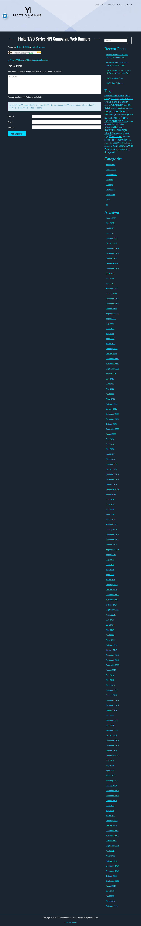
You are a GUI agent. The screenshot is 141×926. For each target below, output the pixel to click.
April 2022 (110, 339)
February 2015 (112, 720)
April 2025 (110, 228)
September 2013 (112, 755)
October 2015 (111, 710)
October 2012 (111, 801)
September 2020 (112, 429)
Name (11, 117)
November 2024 (112, 253)
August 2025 (111, 218)
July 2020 (110, 439)
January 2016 (111, 695)
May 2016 (110, 680)
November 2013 (112, 745)
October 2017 (111, 605)
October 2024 (111, 258)
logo (106, 136)
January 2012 (111, 826)
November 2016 (112, 660)
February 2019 (112, 524)
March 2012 (110, 816)
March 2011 (110, 856)
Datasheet (108, 115)
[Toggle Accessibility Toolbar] (5, 16)
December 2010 (112, 866)
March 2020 (110, 459)
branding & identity (119, 102)
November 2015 (112, 705)
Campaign (117, 104)
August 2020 (111, 434)
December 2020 (112, 414)
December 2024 (112, 248)
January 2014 (111, 735)
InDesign (121, 130)
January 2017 (111, 650)
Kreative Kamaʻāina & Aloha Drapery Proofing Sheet (117, 64)
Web (108, 200)
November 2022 (112, 304)
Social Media (118, 143)
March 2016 (110, 685)
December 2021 (112, 359)
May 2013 (110, 766)
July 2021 (110, 379)
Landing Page (123, 133)
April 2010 (110, 896)
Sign (110, 143)
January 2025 (111, 243)
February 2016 (112, 690)
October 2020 (111, 424)
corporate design (116, 111)
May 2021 (110, 389)
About (103, 4)
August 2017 (111, 615)
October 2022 (111, 309)
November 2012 (112, 796)
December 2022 (112, 298)
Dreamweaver (111, 175)
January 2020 (111, 469)
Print (113, 139)
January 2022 (111, 354)
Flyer (124, 121)
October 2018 (111, 544)
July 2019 (110, 499)
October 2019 (111, 484)
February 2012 (112, 821)
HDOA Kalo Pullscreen (115, 83)
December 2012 (112, 791)
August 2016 (111, 670)
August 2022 (111, 319)
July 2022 (110, 324)
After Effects (120, 96)
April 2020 (110, 454)
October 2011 (111, 841)
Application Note (123, 99)
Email (10, 122)
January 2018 (111, 590)
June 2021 (110, 384)
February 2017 (112, 645)
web (126, 146)
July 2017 (110, 620)
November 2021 (112, 364)
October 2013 (111, 750)
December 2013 (112, 740)
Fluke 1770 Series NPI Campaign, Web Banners (54, 38)
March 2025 (110, 233)
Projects (129, 4)
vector (120, 146)
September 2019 (112, 489)
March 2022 (110, 344)
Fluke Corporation (116, 119)
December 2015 (112, 700)
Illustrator (109, 130)
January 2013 (111, 786)
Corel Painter (111, 170)
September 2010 (112, 881)
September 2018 (112, 550)
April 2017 (110, 635)
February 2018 (112, 585)
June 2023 (110, 273)
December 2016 (112, 655)
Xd (113, 152)
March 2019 (110, 519)
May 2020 (110, 449)
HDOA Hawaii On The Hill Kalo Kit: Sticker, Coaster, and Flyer (118, 71)
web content (119, 149)
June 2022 (110, 329)
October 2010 (111, 876)
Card (125, 105)
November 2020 (112, 419)
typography (107, 146)
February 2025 (112, 238)
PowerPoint (110, 195)
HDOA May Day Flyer (114, 78)
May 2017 (110, 630)
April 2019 (110, 514)
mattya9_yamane (38, 47)
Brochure (107, 105)
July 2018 (110, 560)
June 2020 (110, 444)
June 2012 (110, 806)
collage (112, 108)
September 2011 (112, 846)
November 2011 (112, 836)
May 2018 (110, 570)
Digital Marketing (120, 114)
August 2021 (111, 374)
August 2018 (111, 555)
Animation (114, 99)
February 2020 (112, 464)
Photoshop (115, 136)
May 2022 (110, 334)
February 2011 (111, 861)
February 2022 (112, 349)
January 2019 (111, 530)
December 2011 (112, 831)
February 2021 (112, 404)
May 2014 (110, 725)
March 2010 (110, 901)
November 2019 (112, 479)
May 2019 (110, 509)
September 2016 (112, 665)
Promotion (122, 139)
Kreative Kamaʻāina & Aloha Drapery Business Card (117, 56)
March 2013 (110, 776)
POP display (126, 136)
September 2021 (112, 369)
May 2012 (110, 811)
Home (97, 4)
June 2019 (110, 504)
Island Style (110, 133)
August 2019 (111, 494)
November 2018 (112, 540)
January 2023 (111, 293)
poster (107, 140)
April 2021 (110, 394)
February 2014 (112, 730)
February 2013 (112, 781)
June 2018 (110, 565)
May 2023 (110, 278)
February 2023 (112, 288)
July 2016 (110, 675)
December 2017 (112, 595)
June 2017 (110, 625)
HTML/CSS (109, 127)
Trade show (127, 143)
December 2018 (112, 534)
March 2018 (110, 580)
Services (120, 4)
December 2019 (112, 474)
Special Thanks (71, 922)
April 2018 (110, 575)
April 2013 (110, 770)
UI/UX (114, 146)
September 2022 (112, 314)
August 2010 (111, 886)
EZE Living (115, 118)
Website (11, 128)
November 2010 (112, 871)
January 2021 (111, 409)
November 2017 (112, 600)
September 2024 (112, 263)
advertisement (110, 95)
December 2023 (112, 268)
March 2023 (110, 283)
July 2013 (110, 760)
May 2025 (110, 223)
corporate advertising (123, 108)
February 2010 (112, 906)
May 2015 (110, 715)
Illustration (119, 127)
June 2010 (110, 891)
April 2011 (110, 851)
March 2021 (110, 399)
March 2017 (110, 640)
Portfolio (111, 4)
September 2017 (112, 610)
